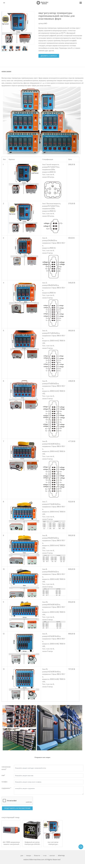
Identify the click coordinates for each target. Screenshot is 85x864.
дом (21, 855)
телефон (4, 782)
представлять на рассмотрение (17, 808)
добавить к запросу (49, 56)
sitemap (61, 855)
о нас (45, 855)
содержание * (6, 788)
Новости (37, 855)
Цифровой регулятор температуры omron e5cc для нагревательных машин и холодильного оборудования (32, 843)
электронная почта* (6, 768)
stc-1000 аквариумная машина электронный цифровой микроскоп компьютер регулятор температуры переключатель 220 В (11, 843)
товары (28, 855)
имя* (3, 775)
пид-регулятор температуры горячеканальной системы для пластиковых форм (53, 843)
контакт (52, 855)
